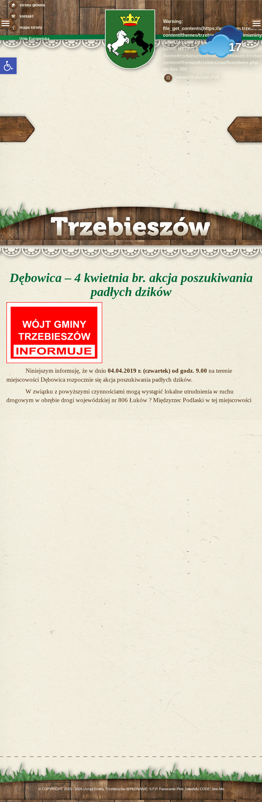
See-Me (218, 789)
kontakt (26, 16)
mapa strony (30, 27)
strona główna (32, 5)
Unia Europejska (34, 38)
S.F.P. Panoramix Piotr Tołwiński (174, 789)
